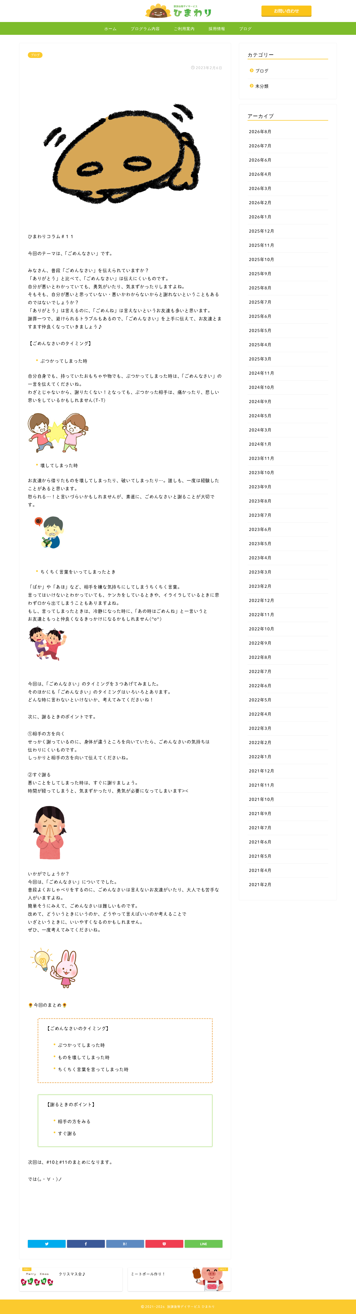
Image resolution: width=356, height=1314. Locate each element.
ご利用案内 (184, 28)
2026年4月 (260, 174)
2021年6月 (260, 842)
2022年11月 (262, 615)
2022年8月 (260, 657)
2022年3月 (260, 728)
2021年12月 (262, 771)
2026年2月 (260, 203)
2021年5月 (260, 856)
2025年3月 (260, 359)
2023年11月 (262, 458)
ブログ (245, 28)
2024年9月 (260, 401)
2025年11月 (262, 245)
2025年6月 (260, 316)
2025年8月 (260, 288)
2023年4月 (260, 558)
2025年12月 (262, 231)
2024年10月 (262, 387)
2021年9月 (260, 813)
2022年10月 (262, 629)
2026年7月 (260, 146)
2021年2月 (260, 884)
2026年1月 (260, 217)
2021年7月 (260, 828)
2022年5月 (260, 700)
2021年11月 (262, 785)
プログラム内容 (145, 28)
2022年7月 (260, 671)
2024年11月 (262, 373)
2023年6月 (260, 529)
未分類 (262, 86)
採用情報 (217, 28)
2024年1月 (260, 444)
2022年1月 (260, 757)
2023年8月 (260, 501)
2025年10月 (262, 259)
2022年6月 (260, 686)
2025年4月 (260, 345)
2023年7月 (260, 515)
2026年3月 (260, 188)
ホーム (110, 28)
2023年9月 (260, 487)
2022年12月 (262, 600)
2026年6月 (260, 160)
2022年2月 (260, 742)
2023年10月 (262, 472)
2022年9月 (260, 643)
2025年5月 (260, 330)
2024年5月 (260, 416)
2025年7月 (260, 302)
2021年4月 (260, 870)
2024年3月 (260, 430)
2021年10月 (262, 799)
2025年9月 (260, 274)
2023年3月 (260, 572)
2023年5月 (260, 544)
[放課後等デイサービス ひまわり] (178, 18)
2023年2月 (260, 586)
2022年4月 (260, 714)
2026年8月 (260, 132)
